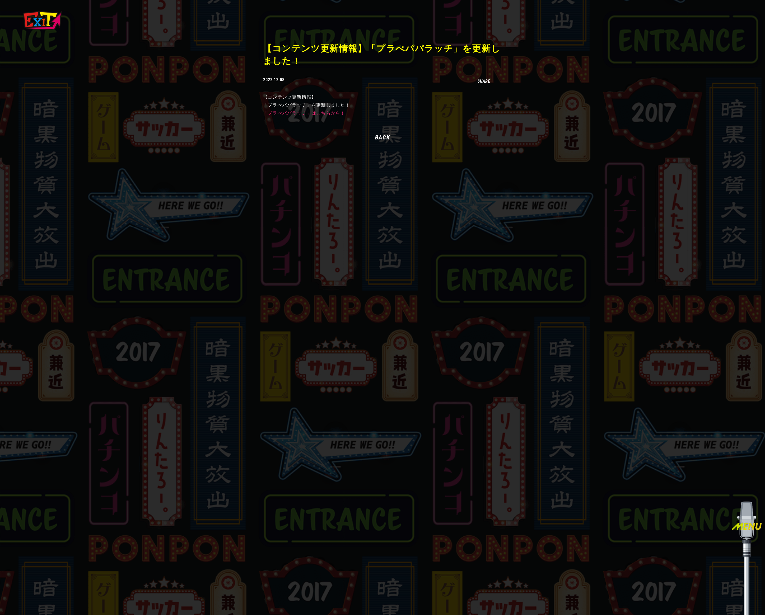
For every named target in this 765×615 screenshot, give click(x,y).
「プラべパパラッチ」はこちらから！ (304, 113)
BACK (382, 137)
